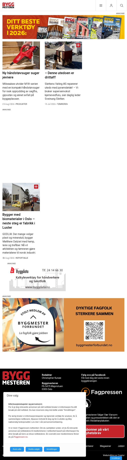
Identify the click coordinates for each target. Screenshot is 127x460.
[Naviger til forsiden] (8, 5)
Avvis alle (17, 449)
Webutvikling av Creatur (114, 455)
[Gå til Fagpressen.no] (101, 392)
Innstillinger (116, 458)
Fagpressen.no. (21, 437)
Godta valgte (34, 449)
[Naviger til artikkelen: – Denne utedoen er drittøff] (63, 55)
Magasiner (105, 446)
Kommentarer (86, 446)
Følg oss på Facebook (93, 375)
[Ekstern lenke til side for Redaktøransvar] (101, 403)
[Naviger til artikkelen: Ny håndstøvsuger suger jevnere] (21, 55)
